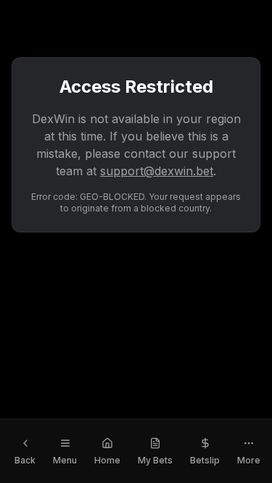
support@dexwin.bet (156, 171)
